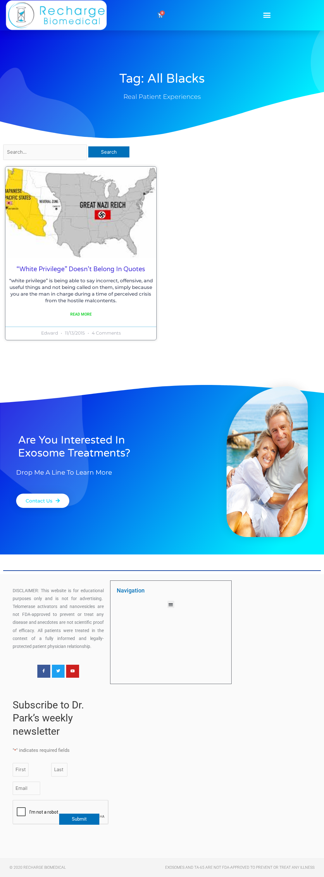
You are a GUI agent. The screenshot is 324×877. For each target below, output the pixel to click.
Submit (79, 819)
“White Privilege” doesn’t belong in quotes (80, 269)
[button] (267, 15)
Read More (81, 314)
